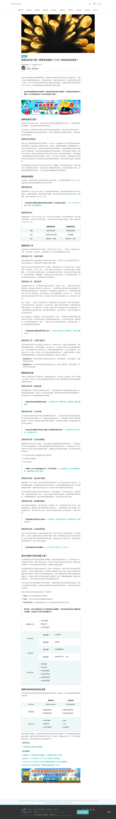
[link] (50, 107)
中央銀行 (30, 482)
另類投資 (78, 10)
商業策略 (53, 10)
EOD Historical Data (48, 800)
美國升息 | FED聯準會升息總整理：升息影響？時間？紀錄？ (43, 755)
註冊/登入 (99, 3)
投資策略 (37, 10)
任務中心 (95, 10)
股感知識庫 (35, 69)
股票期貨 (20, 10)
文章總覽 (87, 10)
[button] (45, 781)
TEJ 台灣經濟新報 (39, 800)
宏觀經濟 (62, 10)
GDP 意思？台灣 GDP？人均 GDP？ (58, 547)
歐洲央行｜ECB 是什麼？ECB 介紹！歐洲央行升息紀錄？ (42, 758)
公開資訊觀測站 (57, 800)
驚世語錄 (70, 10)
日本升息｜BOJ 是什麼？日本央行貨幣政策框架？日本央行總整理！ (45, 762)
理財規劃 (45, 10)
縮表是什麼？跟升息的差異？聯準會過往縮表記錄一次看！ (41, 765)
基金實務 (28, 10)
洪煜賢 (29, 69)
